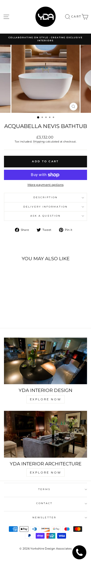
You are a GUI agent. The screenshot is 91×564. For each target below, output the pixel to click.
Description (45, 197)
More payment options (45, 185)
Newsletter (44, 517)
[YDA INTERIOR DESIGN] (45, 361)
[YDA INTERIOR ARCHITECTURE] (45, 434)
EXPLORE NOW (45, 399)
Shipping (39, 141)
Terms (44, 489)
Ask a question (45, 215)
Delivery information (45, 206)
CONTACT (44, 503)
